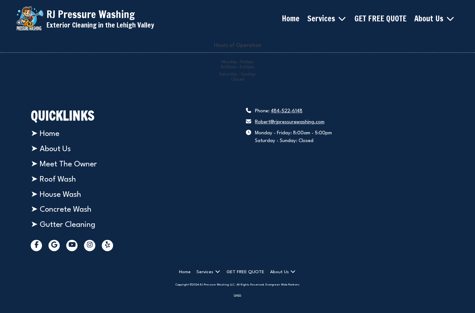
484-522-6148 (286, 111)
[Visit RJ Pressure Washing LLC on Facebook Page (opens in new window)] (36, 245)
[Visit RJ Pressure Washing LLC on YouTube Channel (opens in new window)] (72, 245)
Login (237, 295)
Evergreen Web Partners (283, 284)
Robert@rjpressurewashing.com (289, 122)
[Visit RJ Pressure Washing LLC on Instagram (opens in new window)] (89, 245)
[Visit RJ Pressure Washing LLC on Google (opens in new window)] (54, 245)
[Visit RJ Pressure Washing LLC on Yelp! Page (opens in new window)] (107, 245)
